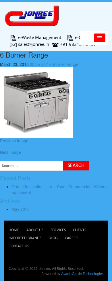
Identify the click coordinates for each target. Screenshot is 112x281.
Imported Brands (25, 238)
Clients (79, 230)
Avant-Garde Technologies (82, 274)
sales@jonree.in (33, 44)
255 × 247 (39, 64)
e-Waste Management (39, 37)
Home (14, 230)
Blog (53, 238)
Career (71, 238)
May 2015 (20, 209)
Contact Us (19, 246)
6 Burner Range (63, 64)
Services (58, 230)
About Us (34, 230)
